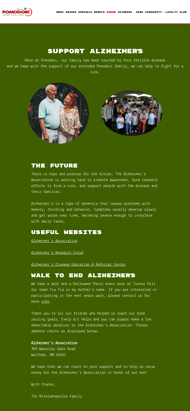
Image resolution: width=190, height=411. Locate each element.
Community (154, 12)
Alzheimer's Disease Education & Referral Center (78, 264)
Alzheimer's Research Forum (57, 253)
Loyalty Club (176, 12)
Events (99, 12)
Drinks (71, 12)
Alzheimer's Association (54, 241)
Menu (60, 12)
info (45, 301)
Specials (85, 12)
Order (111, 12)
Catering (126, 12)
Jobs (139, 12)
